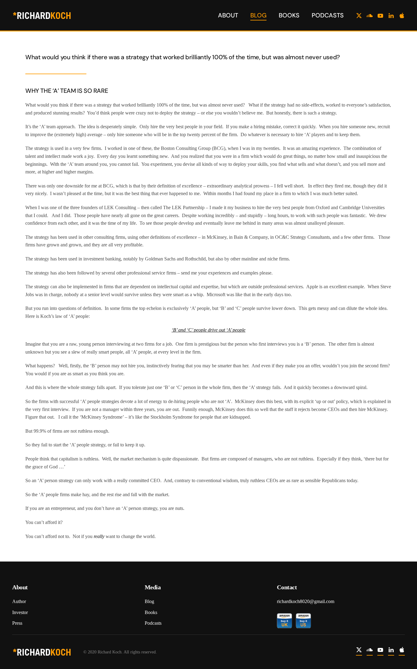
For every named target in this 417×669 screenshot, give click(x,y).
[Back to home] (42, 15)
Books (289, 15)
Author (19, 601)
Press (17, 623)
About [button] (228, 15)
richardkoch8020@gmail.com (305, 601)
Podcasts (328, 15)
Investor (20, 612)
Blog (258, 15)
